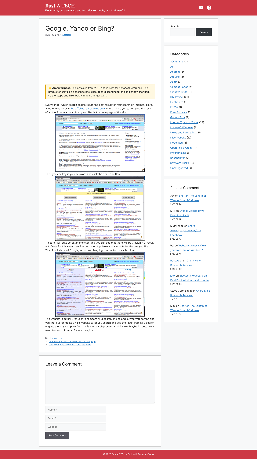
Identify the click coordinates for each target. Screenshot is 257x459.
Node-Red (176, 142)
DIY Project (176, 97)
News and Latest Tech (183, 132)
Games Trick (177, 117)
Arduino (175, 76)
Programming (178, 152)
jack (172, 275)
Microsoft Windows (181, 127)
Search (174, 26)
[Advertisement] (100, 62)
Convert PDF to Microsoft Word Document (70, 344)
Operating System (181, 147)
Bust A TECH (60, 6)
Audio (173, 81)
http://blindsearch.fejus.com (88, 108)
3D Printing (177, 61)
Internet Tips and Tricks (184, 122)
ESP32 (174, 107)
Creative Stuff (178, 91)
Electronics (176, 102)
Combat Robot (179, 86)
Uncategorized (179, 168)
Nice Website (55, 338)
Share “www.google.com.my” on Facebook (185, 230)
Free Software (178, 112)
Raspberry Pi (177, 157)
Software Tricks (179, 162)
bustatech (176, 260)
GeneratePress (146, 454)
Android (175, 71)
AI (171, 66)
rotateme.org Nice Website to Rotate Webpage (72, 341)
